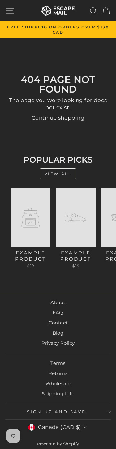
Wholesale (58, 383)
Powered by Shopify (58, 444)
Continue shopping (58, 118)
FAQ (58, 312)
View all (58, 173)
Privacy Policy (58, 343)
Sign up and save (56, 411)
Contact (58, 323)
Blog (58, 333)
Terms (57, 363)
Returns (58, 373)
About (57, 302)
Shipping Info (58, 394)
